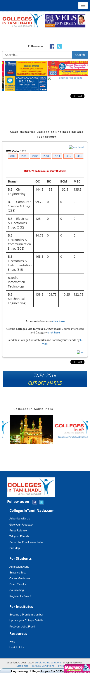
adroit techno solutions (48, 662)
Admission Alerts (19, 566)
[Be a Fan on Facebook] (35, 502)
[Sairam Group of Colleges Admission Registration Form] (76, 668)
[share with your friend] (45, 380)
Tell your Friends (19, 536)
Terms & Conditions (43, 665)
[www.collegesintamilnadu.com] (23, 20)
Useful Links (16, 647)
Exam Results (17, 584)
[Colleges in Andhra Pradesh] (23, 429)
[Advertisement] (45, 37)
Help (12, 641)
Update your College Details (26, 620)
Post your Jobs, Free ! (22, 626)
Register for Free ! (20, 596)
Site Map (14, 548)
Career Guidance (19, 578)
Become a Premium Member (26, 614)
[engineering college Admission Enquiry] (66, 78)
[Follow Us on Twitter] (42, 502)
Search (80, 55)
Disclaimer (22, 665)
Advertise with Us (19, 518)
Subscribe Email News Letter (26, 542)
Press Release (18, 530)
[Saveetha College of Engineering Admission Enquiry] (23, 84)
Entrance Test (17, 572)
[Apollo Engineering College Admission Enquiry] (66, 68)
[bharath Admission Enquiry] (23, 68)
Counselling (16, 590)
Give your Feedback (21, 524)
